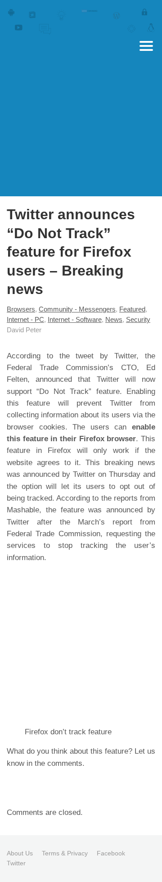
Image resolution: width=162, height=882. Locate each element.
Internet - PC (25, 319)
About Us (20, 853)
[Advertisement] (81, 144)
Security (138, 319)
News (113, 319)
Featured (132, 309)
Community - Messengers (77, 309)
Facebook (111, 853)
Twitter (16, 863)
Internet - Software (75, 319)
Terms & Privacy (65, 853)
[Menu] (146, 46)
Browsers (21, 309)
